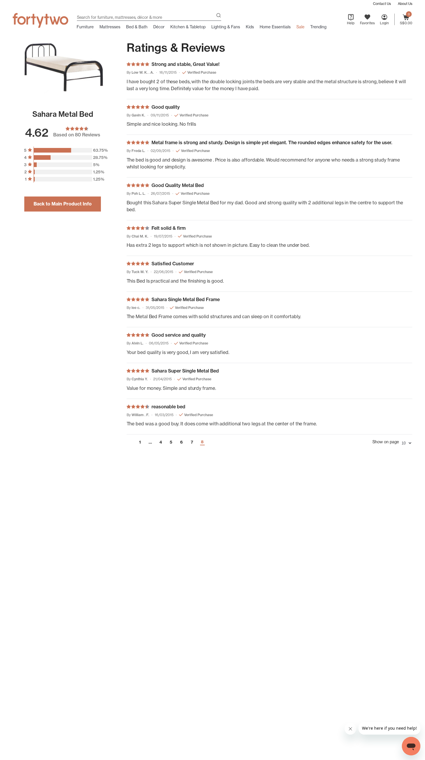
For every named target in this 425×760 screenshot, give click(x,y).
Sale (300, 27)
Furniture (85, 27)
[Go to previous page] (129, 442)
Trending (318, 27)
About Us (405, 3)
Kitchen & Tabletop (188, 27)
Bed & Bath (136, 27)
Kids (250, 27)
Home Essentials (275, 27)
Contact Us (382, 3)
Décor (159, 27)
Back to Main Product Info (63, 204)
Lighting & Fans (225, 27)
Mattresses (109, 27)
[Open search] (218, 16)
